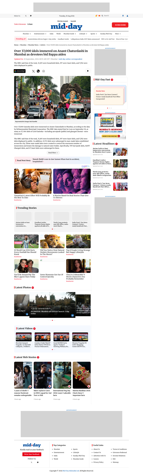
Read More (52, 153)
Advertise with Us (99, 456)
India (51, 34)
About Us (96, 449)
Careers (96, 459)
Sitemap (116, 462)
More (117, 34)
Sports (93, 34)
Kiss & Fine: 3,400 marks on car (127, 39)
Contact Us (97, 452)
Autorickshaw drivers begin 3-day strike (42, 39)
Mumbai (26, 34)
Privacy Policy (98, 462)
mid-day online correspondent (70, 59)
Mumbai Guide (69, 34)
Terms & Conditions (120, 449)
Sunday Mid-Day (106, 34)
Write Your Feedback (31, 454)
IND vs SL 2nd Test (107, 39)
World (58, 34)
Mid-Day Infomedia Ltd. (70, 471)
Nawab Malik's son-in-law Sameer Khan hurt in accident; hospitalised (56, 160)
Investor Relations (119, 456)
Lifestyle (82, 34)
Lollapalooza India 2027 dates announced (85, 39)
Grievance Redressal (120, 452)
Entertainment (39, 34)
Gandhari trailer (63, 39)
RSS (114, 459)
